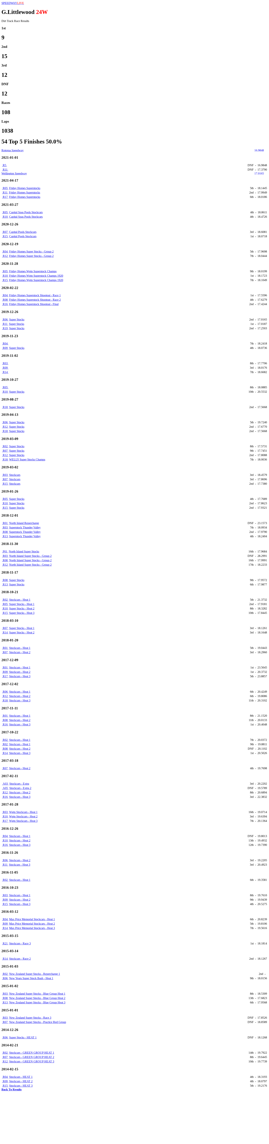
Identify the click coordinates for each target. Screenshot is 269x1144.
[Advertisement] (111, 1117)
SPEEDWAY (12, 3)
